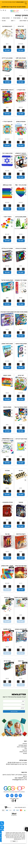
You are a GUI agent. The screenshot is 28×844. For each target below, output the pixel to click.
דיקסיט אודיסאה (20, 534)
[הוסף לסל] (25, 35)
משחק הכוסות (7, 407)
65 (7, 424)
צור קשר (24, 750)
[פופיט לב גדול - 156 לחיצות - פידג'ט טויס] (20, 198)
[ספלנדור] (7, 486)
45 (21, 615)
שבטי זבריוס (7, 661)
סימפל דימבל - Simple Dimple (7, 217)
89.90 (21, 171)
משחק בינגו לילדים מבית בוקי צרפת (7, 58)
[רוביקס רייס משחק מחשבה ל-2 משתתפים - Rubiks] (20, 168)
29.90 (7, 266)
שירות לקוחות (23, 752)
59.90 (21, 107)
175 (21, 583)
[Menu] (27, 10)
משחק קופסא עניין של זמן (21, 408)
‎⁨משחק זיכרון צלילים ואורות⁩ (7, 249)
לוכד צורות (21, 26)
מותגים (24, 753)
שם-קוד (7, 534)
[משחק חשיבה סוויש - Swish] (20, 357)
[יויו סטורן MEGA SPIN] (7, 103)
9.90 (21, 234)
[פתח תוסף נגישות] (26, 829)
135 (21, 424)
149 (8, 488)
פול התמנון (7, 597)
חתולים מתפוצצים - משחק (7, 503)
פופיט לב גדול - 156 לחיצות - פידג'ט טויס (21, 185)
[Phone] (1, 10)
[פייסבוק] (3, 10)
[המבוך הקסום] (7, 387)
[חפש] (24, 10)
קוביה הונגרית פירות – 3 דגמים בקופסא (21, 439)
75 (21, 266)
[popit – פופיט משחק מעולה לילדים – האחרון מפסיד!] (7, 579)
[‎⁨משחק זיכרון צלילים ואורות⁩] (7, 262)
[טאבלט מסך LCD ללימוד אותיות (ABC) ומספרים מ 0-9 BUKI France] (20, 69)
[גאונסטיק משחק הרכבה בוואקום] (20, 135)
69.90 (21, 202)
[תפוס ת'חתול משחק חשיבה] (7, 357)
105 (21, 297)
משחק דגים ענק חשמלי (20, 597)
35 (21, 488)
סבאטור (21, 502)
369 (8, 456)
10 (7, 44)
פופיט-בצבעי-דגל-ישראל (7, 154)
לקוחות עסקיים (11, 2)
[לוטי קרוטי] (20, 390)
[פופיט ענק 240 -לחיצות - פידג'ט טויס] (7, 199)
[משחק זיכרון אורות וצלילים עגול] (20, 262)
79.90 (7, 202)
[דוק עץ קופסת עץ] (7, 40)
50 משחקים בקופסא (21, 629)
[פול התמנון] (7, 613)
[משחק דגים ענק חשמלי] (20, 607)
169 (21, 551)
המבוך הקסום (7, 375)
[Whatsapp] (2, 828)
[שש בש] (20, 479)
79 (21, 456)
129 (8, 393)
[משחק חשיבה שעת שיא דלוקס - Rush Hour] (20, 325)
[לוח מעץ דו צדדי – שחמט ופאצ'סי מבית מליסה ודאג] (7, 135)
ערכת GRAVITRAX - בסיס (7, 439)
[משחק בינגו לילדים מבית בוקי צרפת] (7, 72)
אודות (5, 2)
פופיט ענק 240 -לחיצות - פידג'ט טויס (7, 185)
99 (7, 297)
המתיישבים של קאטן (21, 566)
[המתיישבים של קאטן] (20, 579)
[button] (21, 50)
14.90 (7, 171)
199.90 (21, 139)
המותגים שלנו (20, 2)
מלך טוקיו (21, 661)
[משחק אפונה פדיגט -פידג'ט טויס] (20, 228)
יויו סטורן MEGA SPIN (7, 90)
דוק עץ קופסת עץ (7, 26)
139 (8, 551)
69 (21, 647)
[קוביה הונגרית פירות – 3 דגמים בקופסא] (20, 452)
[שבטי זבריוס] (7, 670)
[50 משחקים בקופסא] (20, 643)
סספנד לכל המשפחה (21, 280)
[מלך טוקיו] (21, 677)
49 (7, 107)
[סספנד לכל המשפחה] (20, 294)
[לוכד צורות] (20, 40)
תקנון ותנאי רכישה (22, 747)
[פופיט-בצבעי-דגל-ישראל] (7, 167)
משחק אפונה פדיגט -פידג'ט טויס (20, 217)
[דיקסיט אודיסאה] (20, 549)
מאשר (14, 841)
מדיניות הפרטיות (17, 839)
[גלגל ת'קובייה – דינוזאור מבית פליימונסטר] (20, 103)
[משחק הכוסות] (7, 417)
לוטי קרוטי (21, 375)
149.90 (7, 139)
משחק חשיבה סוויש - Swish (21, 344)
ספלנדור (7, 470)
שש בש (21, 470)
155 (21, 678)
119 (21, 329)
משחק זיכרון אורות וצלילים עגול (21, 249)
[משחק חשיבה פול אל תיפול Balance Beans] (7, 292)
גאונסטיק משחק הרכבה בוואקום (20, 122)
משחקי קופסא (21, 15)
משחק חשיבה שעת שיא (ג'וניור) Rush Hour (7, 312)
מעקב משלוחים (23, 745)
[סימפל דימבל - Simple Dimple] (7, 228)
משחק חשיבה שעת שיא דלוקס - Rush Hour (20, 312)
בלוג (25, 748)
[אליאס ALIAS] (7, 641)
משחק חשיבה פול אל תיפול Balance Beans (7, 281)
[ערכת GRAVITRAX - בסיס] (7, 453)
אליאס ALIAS (7, 629)
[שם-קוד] (7, 547)
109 (8, 329)
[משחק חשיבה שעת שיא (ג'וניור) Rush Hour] (7, 326)
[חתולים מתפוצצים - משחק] (7, 518)
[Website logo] (15, 11)
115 (21, 75)
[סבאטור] (20, 518)
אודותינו (25, 743)
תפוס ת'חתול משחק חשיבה (7, 344)
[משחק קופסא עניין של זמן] (20, 421)
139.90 (21, 44)
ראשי (25, 2)
